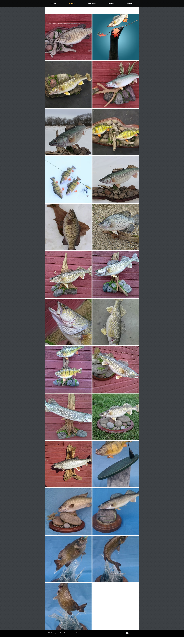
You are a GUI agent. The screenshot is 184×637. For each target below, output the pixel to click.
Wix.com (78, 633)
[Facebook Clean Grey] (127, 633)
